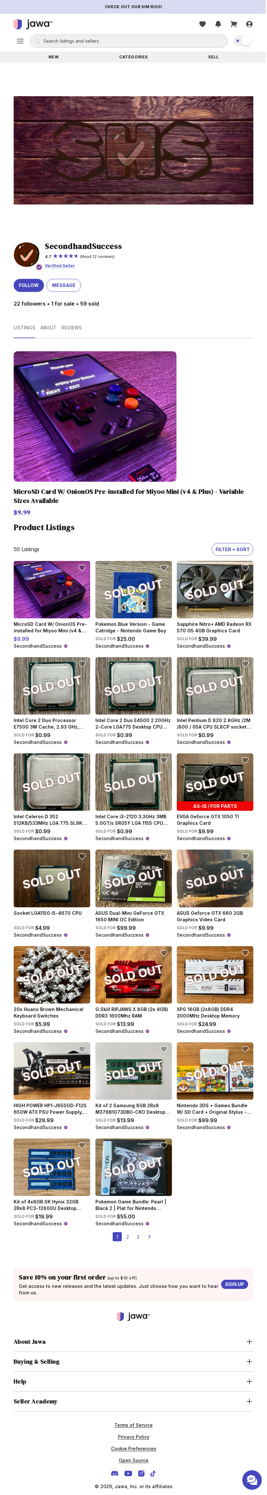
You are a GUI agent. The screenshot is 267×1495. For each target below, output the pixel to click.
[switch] (242, 41)
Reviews (72, 327)
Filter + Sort (233, 549)
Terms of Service (131, 1425)
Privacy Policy (131, 1437)
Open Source (131, 1460)
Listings (24, 327)
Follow (29, 285)
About (48, 327)
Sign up (234, 1284)
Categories (133, 56)
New (54, 56)
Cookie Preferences (131, 1448)
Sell (213, 56)
